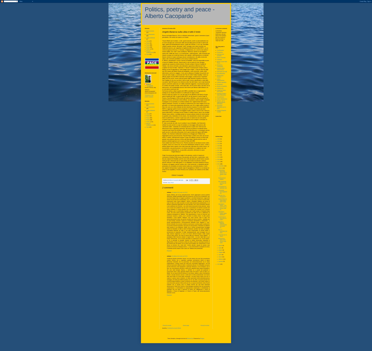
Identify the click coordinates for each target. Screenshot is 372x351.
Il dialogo (219, 59)
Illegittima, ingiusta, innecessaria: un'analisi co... (222, 224)
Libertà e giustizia (221, 82)
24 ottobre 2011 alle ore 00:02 (179, 192)
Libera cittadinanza (222, 99)
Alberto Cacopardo (150, 85)
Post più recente (167, 325)
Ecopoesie (220, 84)
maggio (221, 252)
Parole (148, 43)
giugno (221, 250)
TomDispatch (220, 50)
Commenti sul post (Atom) (174, 328)
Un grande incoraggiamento (222, 192)
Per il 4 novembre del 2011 (222, 231)
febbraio (221, 259)
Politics (148, 49)
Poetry (148, 47)
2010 (218, 264)
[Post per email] (187, 180)
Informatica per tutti (222, 71)
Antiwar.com (220, 88)
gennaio (221, 261)
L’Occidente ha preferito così (222, 187)
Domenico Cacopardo (220, 65)
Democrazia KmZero (220, 76)
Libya (169, 182)
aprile (220, 254)
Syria (147, 54)
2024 (218, 141)
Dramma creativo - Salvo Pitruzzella (222, 94)
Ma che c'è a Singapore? (222, 196)
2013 (218, 159)
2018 (218, 148)
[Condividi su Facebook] (195, 180)
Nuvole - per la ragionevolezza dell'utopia (221, 102)
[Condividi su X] (194, 180)
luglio (220, 248)
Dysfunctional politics (222, 178)
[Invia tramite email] (190, 180)
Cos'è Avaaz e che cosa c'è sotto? (222, 218)
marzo (220, 257)
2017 (218, 150)
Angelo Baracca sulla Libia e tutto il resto (222, 200)
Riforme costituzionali (149, 51)
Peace (172, 182)
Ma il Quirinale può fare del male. (222, 183)
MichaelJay (190, 338)
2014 (218, 157)
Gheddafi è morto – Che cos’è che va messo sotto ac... (222, 206)
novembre (221, 166)
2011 (218, 164)
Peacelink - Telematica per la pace (221, 107)
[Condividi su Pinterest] (197, 180)
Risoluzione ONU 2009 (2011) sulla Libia (222, 240)
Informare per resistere (220, 55)
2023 (218, 143)
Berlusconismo (150, 31)
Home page (186, 325)
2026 (218, 139)
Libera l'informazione (220, 79)
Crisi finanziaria (150, 34)
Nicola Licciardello (222, 86)
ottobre (221, 168)
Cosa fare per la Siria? (222, 235)
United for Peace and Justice (221, 91)
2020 (218, 145)
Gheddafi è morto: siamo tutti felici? (222, 213)
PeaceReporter (221, 73)
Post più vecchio (205, 325)
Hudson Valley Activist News (221, 69)
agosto (221, 245)
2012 (218, 161)
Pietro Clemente (221, 57)
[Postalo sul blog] (192, 180)
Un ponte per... (221, 97)
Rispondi (169, 251)
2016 (218, 152)
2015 (218, 155)
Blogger (202, 338)
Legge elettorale (150, 38)
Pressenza (220, 52)
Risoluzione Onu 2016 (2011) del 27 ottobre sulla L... (222, 173)
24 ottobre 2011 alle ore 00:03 (179, 256)
